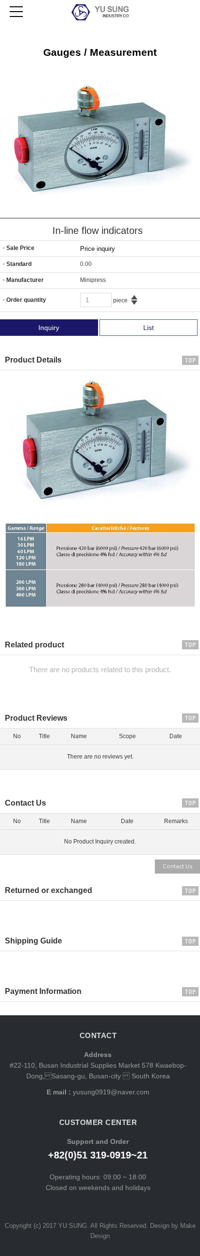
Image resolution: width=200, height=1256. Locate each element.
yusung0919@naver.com (110, 1092)
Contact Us (177, 866)
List (148, 327)
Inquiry (48, 327)
